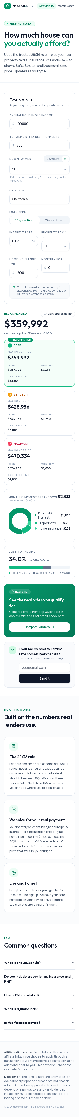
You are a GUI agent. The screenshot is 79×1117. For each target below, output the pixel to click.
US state (16, 190)
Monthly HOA (52, 259)
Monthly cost (66, 6)
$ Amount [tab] (53, 159)
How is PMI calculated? (21, 995)
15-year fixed (54, 220)
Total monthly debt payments (34, 137)
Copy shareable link (60, 313)
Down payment (21, 159)
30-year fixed (24, 220)
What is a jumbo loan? (21, 1009)
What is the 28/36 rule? (22, 962)
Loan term (18, 212)
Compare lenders (37, 627)
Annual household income (31, 115)
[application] (20, 521)
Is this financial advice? (22, 1023)
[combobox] (39, 199)
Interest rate (21, 232)
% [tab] (65, 159)
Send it (45, 678)
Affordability (46, 6)
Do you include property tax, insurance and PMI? (37, 979)
